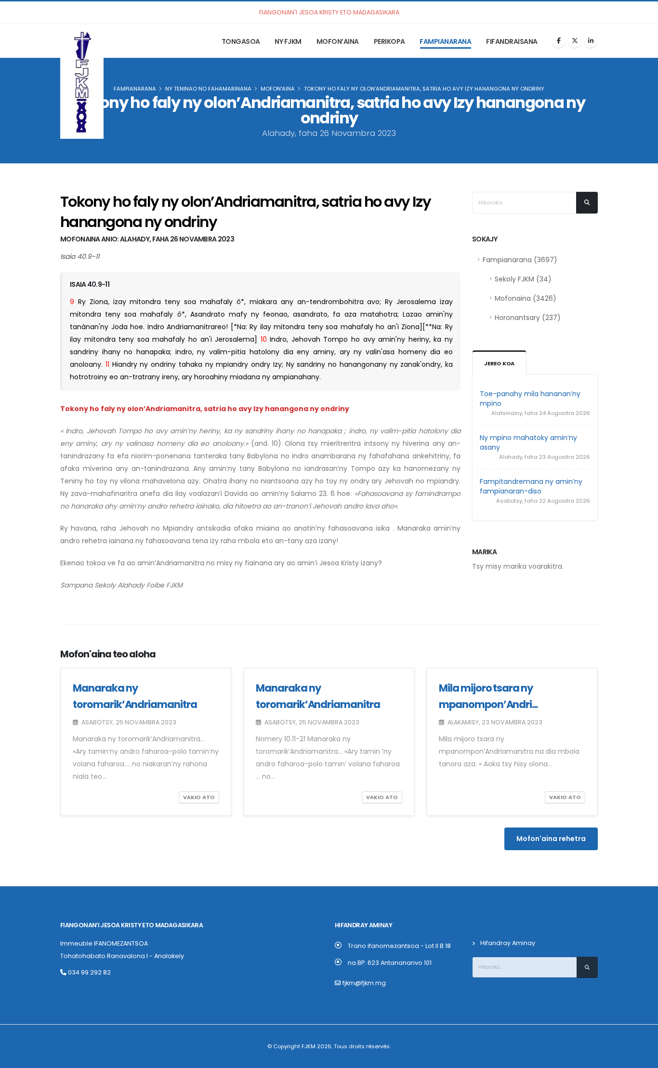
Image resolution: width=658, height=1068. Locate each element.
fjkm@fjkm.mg (364, 983)
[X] (574, 41)
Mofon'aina (278, 89)
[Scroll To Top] (641, 1057)
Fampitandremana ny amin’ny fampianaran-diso (531, 486)
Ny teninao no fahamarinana (208, 89)
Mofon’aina (337, 41)
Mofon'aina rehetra (551, 838)
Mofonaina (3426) (525, 298)
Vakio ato (199, 797)
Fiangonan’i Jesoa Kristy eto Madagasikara (131, 925)
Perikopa (389, 41)
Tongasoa (241, 41)
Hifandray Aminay (507, 943)
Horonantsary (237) (528, 317)
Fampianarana (445, 41)
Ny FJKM (288, 41)
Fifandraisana (512, 41)
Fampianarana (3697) (520, 260)
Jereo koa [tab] (499, 363)
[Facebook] (559, 41)
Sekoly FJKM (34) (523, 279)
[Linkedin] (590, 41)
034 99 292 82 (88, 972)
